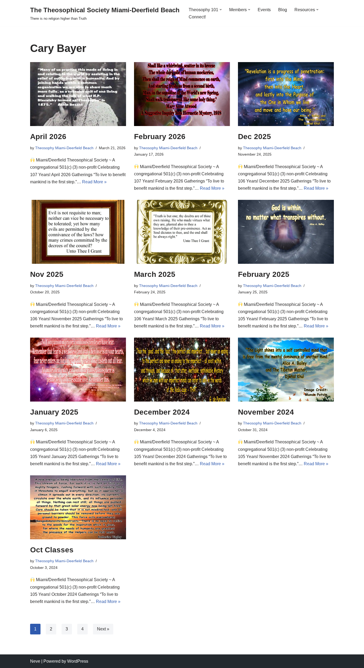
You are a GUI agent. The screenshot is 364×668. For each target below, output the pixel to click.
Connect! (197, 17)
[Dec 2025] (286, 94)
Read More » (94, 182)
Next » (103, 629)
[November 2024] (286, 370)
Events (264, 9)
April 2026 (48, 136)
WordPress (77, 661)
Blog (282, 9)
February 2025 (263, 274)
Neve (35, 661)
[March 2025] (182, 232)
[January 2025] (78, 370)
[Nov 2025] (78, 232)
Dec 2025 (254, 136)
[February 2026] (182, 94)
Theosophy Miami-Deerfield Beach (64, 148)
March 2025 (154, 274)
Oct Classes (52, 550)
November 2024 (266, 412)
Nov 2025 (46, 274)
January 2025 (54, 412)
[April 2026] (78, 94)
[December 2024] (182, 370)
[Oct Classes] (78, 507)
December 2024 (162, 412)
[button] (221, 10)
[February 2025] (286, 232)
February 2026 (159, 136)
